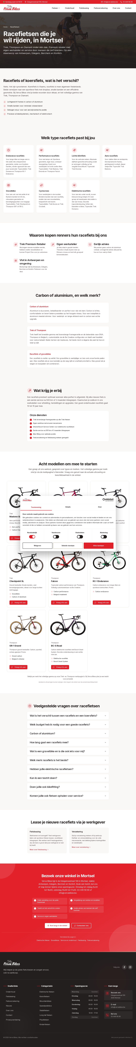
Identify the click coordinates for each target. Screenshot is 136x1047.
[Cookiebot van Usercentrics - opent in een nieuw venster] (104, 499)
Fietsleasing (84, 8)
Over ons (116, 8)
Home (5, 27)
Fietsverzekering (101, 8)
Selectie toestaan (68, 546)
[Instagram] (130, 967)
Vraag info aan (20, 538)
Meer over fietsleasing (38, 849)
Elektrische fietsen (43, 940)
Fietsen (55, 8)
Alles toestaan (98, 546)
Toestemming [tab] (36, 507)
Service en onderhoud (68, 940)
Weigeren (37, 546)
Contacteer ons (83, 925)
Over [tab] (100, 507)
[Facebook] (124, 967)
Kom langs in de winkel (58, 925)
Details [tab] (68, 507)
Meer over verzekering (80, 847)
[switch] (56, 536)
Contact (128, 8)
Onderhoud (69, 8)
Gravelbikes (55, 940)
